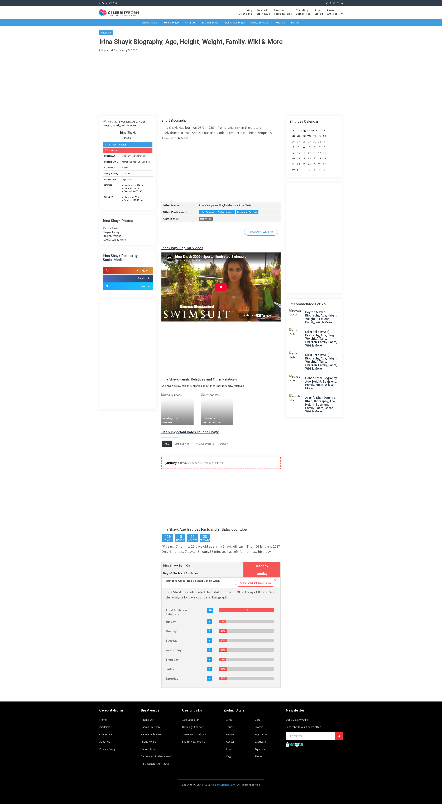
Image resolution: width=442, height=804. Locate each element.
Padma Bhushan (150, 727)
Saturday (172, 678)
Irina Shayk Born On (176, 565)
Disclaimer (105, 727)
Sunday (171, 621)
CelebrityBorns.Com (223, 784)
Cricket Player (150, 22)
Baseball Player (210, 22)
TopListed (319, 12)
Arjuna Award (148, 741)
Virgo (229, 756)
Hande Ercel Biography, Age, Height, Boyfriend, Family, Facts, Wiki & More (321, 383)
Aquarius (260, 749)
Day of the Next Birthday (180, 573)
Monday (142, 155)
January (127, 155)
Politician (280, 22)
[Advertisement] (202, 83)
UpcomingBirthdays (245, 12)
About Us (104, 741)
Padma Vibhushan (151, 734)
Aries (229, 719)
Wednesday (173, 650)
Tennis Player (172, 22)
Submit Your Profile (193, 741)
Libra (258, 719)
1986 (134, 155)
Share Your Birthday (194, 734)
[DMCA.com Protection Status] (294, 744)
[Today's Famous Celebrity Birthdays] (119, 12)
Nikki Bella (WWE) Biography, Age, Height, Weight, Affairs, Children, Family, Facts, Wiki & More (321, 338)
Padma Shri (147, 719)
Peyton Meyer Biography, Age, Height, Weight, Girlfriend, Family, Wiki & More (321, 317)
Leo (228, 749)
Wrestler (190, 22)
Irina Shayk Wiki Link (261, 231)
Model (127, 138)
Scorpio (259, 727)
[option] (181, 409)
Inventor (295, 22)
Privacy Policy (107, 749)
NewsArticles (332, 12)
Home (103, 719)
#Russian (106, 32)
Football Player (260, 22)
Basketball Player (235, 22)
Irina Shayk (128, 132)
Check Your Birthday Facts (255, 582)
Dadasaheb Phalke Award (156, 756)
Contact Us (105, 734)
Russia (125, 167)
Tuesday (171, 640)
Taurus (230, 727)
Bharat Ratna (148, 749)
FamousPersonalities (283, 12)
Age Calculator (190, 719)
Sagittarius (261, 734)
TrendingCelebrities (303, 12)
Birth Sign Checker (193, 727)
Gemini (230, 734)
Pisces (258, 756)
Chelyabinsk (144, 161)
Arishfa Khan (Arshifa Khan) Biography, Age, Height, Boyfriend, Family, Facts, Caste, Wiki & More (320, 404)
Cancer (230, 741)
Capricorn (127, 179)
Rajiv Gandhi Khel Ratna (155, 763)
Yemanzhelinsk (129, 161)
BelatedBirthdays (263, 12)
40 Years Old (128, 173)
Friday (170, 669)
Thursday (172, 659)
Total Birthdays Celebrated (176, 612)
